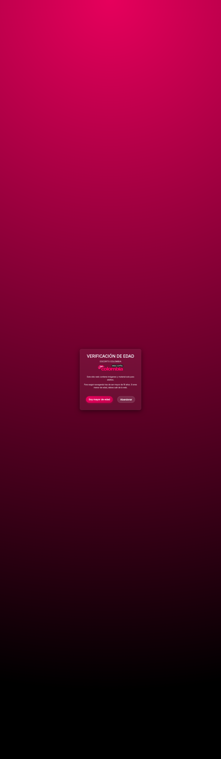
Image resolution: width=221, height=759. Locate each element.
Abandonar (126, 399)
